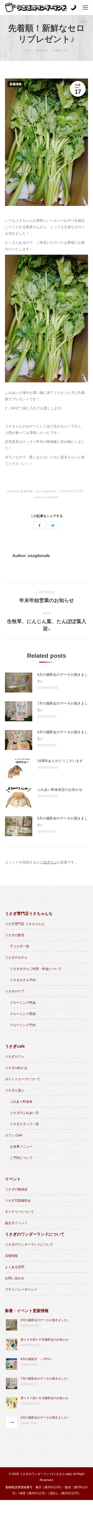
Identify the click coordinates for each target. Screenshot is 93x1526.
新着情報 (42, 50)
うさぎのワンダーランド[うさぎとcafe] (45, 1474)
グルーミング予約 (23, 1025)
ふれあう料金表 (21, 1101)
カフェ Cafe (13, 1135)
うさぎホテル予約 (23, 980)
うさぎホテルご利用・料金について (36, 969)
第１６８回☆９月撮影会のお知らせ (44, 1339)
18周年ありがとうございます (60, 761)
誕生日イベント (16, 1223)
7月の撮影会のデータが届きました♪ (62, 706)
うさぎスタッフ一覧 (24, 1124)
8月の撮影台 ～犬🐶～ (37, 1359)
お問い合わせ (14, 1278)
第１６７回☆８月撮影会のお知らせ (44, 1398)
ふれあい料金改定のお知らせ (59, 789)
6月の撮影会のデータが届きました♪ (62, 735)
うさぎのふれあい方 (24, 1113)
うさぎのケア (14, 991)
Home (27, 50)
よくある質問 (14, 1267)
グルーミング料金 (23, 1002)
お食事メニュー (21, 1146)
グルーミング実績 (23, 1014)
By (46, 491)
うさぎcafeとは (16, 1068)
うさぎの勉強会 (16, 1189)
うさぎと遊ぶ (14, 1090)
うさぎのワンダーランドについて (29, 1244)
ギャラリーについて (19, 1212)
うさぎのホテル (16, 957)
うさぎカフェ (14, 1056)
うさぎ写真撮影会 (18, 1200)
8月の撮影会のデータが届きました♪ (62, 678)
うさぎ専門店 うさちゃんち (25, 924)
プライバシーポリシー (21, 1289)
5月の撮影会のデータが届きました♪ (62, 821)
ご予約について (21, 1158)
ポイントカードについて (22, 1079)
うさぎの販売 (14, 935)
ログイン (50, 862)
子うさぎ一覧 (19, 946)
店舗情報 (11, 1256)
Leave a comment (46, 497)
